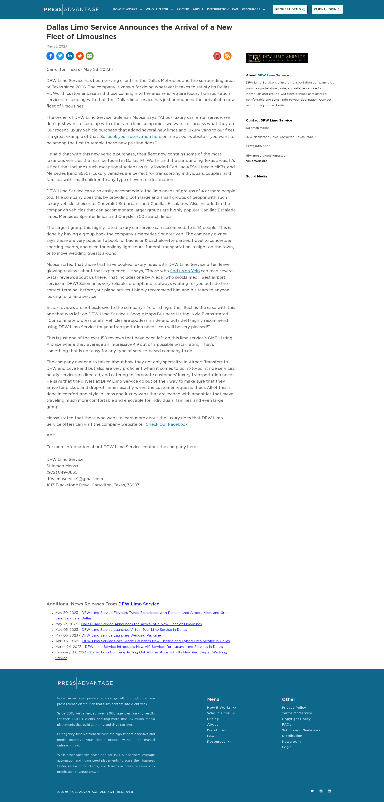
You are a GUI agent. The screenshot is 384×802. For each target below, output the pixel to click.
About (198, 9)
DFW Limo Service (138, 604)
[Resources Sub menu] (263, 9)
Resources (251, 9)
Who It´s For (157, 9)
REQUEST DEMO (288, 9)
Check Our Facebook (167, 424)
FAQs (286, 724)
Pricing (183, 9)
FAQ (235, 9)
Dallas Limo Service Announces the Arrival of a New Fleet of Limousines (141, 624)
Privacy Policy (294, 707)
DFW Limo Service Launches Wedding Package (121, 635)
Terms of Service (297, 713)
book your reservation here (134, 137)
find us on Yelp (185, 271)
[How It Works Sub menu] (140, 9)
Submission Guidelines (301, 730)
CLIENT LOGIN (325, 9)
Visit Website (256, 161)
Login (287, 747)
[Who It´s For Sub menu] (171, 9)
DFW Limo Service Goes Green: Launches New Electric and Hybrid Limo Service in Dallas (156, 641)
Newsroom (291, 741)
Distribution (218, 9)
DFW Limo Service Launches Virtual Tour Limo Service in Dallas (134, 629)
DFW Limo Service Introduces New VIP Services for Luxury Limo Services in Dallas (154, 646)
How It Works (125, 9)
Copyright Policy (296, 719)
